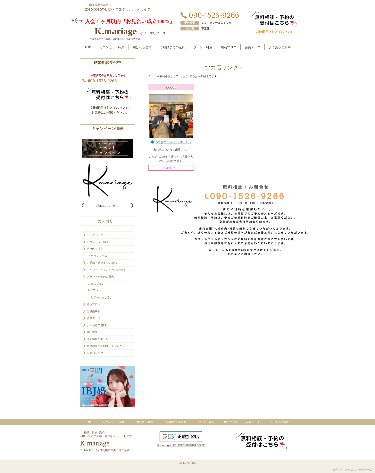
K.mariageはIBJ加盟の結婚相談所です (181, 445)
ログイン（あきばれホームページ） (353, 469)
